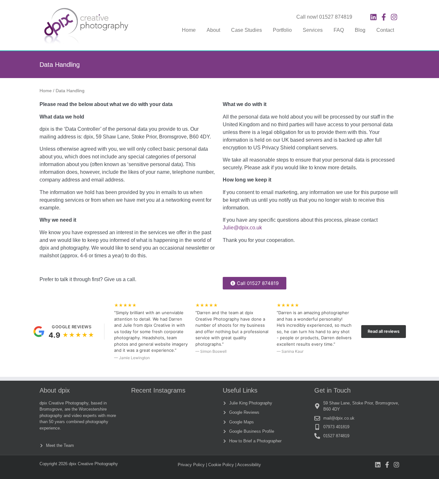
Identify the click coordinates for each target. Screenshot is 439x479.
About (213, 30)
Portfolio (282, 30)
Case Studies (246, 30)
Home (189, 30)
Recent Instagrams (158, 390)
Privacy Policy (191, 464)
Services (313, 30)
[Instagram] (394, 17)
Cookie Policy (221, 464)
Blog (360, 30)
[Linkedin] (373, 17)
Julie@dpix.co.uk (242, 227)
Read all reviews (383, 331)
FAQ (339, 30)
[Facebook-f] (383, 17)
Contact (385, 30)
